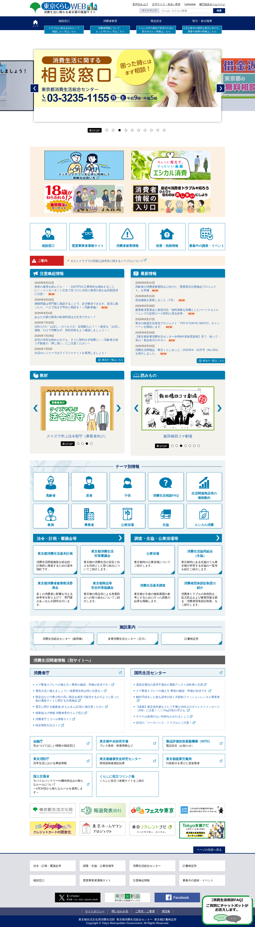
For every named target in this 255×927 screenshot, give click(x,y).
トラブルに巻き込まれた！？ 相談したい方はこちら (64, 30)
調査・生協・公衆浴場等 (156, 538)
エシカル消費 (204, 524)
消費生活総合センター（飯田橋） (63, 638)
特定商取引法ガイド (48, 725)
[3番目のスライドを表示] (87, 443)
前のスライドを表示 (34, 88)
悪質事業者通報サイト (88, 245)
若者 (89, 495)
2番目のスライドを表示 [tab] (113, 130)
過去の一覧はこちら (112, 359)
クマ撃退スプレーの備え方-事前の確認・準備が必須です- (172, 690)
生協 (166, 524)
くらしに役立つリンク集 (117, 776)
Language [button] (190, 4)
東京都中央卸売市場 (114, 741)
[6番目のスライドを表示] (194, 446)
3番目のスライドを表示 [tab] (119, 130)
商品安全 (156, 21)
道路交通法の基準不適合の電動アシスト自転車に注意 (169, 684)
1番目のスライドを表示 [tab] (107, 130)
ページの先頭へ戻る (209, 849)
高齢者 (51, 495)
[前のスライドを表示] (35, 408)
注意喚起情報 (141, 880)
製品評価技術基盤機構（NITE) (188, 741)
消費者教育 (110, 21)
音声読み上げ (140, 4)
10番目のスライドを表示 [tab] (164, 130)
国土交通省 (41, 776)
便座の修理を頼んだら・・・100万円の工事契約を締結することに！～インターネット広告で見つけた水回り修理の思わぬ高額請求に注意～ (76, 290)
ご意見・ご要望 (145, 911)
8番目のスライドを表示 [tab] (151, 130)
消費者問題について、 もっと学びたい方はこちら (110, 30)
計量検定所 (191, 638)
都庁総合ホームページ (212, 4)
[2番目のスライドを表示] (82, 443)
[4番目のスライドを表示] (91, 443)
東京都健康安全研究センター (120, 759)
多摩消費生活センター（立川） (127, 638)
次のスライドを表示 (221, 88)
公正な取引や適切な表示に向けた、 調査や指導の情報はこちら (202, 30)
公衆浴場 (127, 524)
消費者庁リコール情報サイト (53, 719)
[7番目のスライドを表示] (198, 446)
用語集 (166, 911)
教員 (51, 524)
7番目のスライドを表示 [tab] (145, 130)
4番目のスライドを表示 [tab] (126, 130)
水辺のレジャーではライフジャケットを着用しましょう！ (70, 352)
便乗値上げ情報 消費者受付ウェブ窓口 (59, 712)
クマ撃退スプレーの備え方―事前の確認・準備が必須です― (73, 684)
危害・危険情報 (167, 245)
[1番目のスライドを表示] (78, 443)
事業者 (89, 524)
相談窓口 (64, 21)
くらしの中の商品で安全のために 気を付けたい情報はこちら (156, 30)
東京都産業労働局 (179, 759)
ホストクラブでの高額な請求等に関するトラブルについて (107, 261)
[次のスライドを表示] (118, 408)
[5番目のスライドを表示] (190, 446)
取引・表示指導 (202, 21)
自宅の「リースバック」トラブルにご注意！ (164, 722)
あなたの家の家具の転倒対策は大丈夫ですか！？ (65, 317)
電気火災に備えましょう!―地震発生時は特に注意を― (69, 690)
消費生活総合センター (147, 865)
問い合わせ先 (120, 911)
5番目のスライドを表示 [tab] (132, 130)
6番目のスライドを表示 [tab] (138, 130)
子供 (127, 495)
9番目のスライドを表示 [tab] (158, 130)
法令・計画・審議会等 (57, 538)
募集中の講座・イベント (206, 245)
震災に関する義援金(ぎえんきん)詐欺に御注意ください (69, 706)
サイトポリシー (95, 911)
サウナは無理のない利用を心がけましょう (162, 716)
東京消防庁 (41, 759)
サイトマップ (149, 10)
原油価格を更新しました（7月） (155, 300)
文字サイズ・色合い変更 (166, 4)
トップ (35, 26)
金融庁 (38, 741)
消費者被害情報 (127, 245)
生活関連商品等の (204, 495)
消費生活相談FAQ (166, 495)
